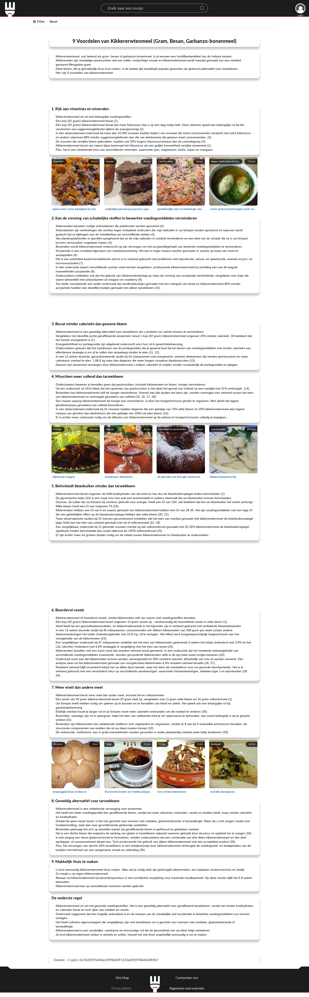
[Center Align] (203, 6)
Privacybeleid (121, 988)
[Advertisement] (154, 92)
